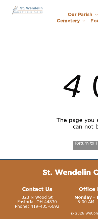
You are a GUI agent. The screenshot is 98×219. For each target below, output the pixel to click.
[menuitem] (71, 21)
